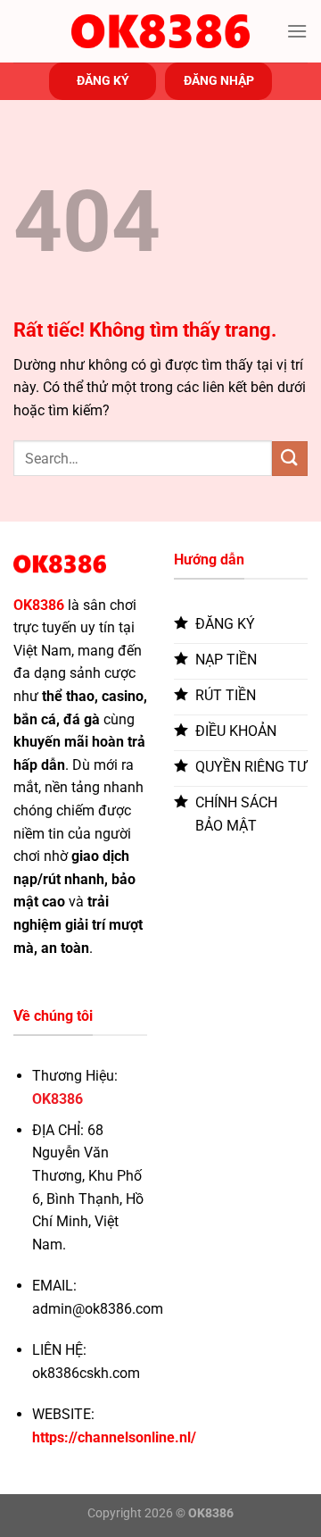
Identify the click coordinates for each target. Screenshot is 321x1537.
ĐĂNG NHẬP (219, 80)
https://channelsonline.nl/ (114, 1437)
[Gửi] (290, 458)
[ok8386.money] (160, 32)
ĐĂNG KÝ (103, 80)
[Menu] (297, 31)
